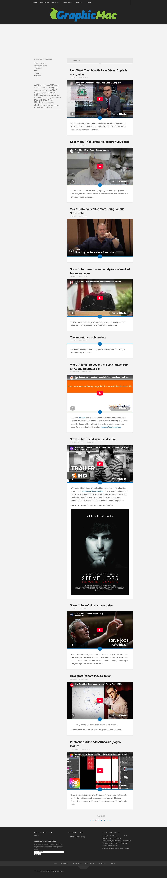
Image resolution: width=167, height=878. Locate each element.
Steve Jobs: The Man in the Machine (93, 439)
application (56, 85)
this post (82, 418)
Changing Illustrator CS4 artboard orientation (116, 848)
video (48, 107)
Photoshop (74, 749)
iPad (35, 97)
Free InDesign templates (110, 845)
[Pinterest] (121, 872)
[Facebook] (114, 872)
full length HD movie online (92, 491)
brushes (36, 88)
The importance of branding (88, 337)
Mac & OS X (56, 98)
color (41, 88)
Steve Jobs (45, 105)
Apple (51, 85)
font (46, 90)
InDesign (39, 95)
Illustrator (74, 372)
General (79, 2)
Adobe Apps (67, 2)
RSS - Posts (38, 836)
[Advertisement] (83, 38)
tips (58, 105)
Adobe (37, 85)
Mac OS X (39, 100)
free (54, 90)
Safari (52, 102)
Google (36, 93)
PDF (51, 100)
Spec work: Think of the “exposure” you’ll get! (99, 141)
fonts (50, 90)
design (51, 87)
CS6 (46, 88)
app (47, 85)
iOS (58, 95)
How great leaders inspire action (90, 675)
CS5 (44, 87)
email (56, 88)
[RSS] (131, 872)
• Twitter (36, 70)
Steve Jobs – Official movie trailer (91, 605)
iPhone (40, 98)
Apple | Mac (55, 2)
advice (43, 85)
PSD (49, 103)
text (49, 105)
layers (44, 98)
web (52, 107)
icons (44, 93)
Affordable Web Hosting (77, 837)
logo (50, 98)
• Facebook (37, 68)
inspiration (54, 95)
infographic (47, 95)
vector (43, 108)
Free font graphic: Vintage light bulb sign (114, 843)
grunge (41, 93)
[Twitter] (117, 872)
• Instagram (37, 73)
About (35, 2)
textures (54, 105)
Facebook (41, 90)
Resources (44, 2)
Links (89, 2)
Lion (47, 98)
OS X (46, 100)
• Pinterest (37, 75)
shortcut (38, 105)
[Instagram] (128, 872)
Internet (80, 442)
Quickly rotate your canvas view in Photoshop (116, 841)
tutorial (37, 107)
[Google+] (124, 872)
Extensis (36, 90)
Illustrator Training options (111, 427)
